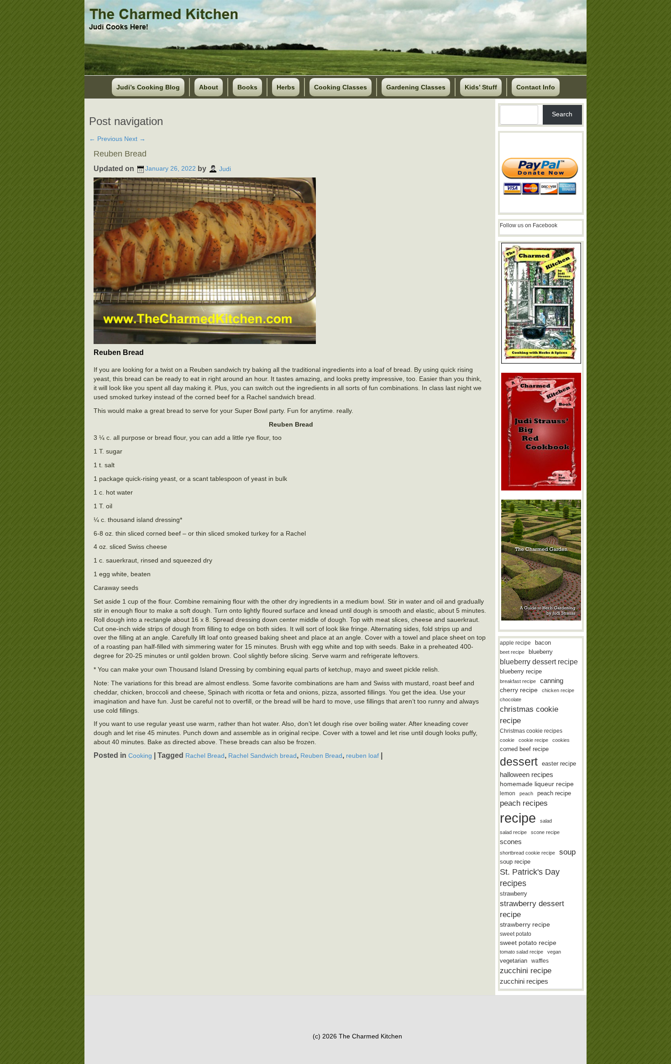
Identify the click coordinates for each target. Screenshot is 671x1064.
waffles (540, 961)
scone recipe (545, 832)
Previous (105, 138)
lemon (507, 793)
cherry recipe (519, 690)
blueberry (541, 651)
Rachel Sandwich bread (262, 755)
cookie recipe (533, 740)
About (208, 87)
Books (247, 87)
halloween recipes (526, 774)
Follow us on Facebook (528, 225)
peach (526, 793)
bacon (543, 642)
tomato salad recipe (521, 951)
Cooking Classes (340, 87)
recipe (518, 817)
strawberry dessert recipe (532, 909)
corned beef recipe (524, 749)
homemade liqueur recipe (537, 784)
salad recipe (513, 832)
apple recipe (515, 643)
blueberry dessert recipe (539, 661)
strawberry (513, 893)
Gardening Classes (416, 87)
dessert (519, 761)
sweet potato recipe (528, 942)
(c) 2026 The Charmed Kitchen (357, 1036)
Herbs (286, 87)
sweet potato (515, 934)
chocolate (510, 699)
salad (546, 821)
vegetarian (513, 960)
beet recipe (512, 652)
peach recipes (524, 803)
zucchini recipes (524, 981)
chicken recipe (558, 690)
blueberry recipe (521, 671)
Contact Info (535, 87)
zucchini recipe (525, 970)
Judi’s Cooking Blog (148, 87)
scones (511, 841)
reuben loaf (362, 755)
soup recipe (515, 861)
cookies (561, 740)
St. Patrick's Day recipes (530, 877)
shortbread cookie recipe (527, 852)
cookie (507, 740)
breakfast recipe (518, 681)
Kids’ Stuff (481, 87)
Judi (225, 168)
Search (562, 114)
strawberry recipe (525, 924)
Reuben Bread (120, 153)
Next (135, 138)
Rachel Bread (205, 755)
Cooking (140, 755)
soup (567, 852)
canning (551, 680)
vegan (554, 951)
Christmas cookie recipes (531, 731)
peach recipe (554, 793)
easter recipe (559, 763)
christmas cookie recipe (529, 714)
